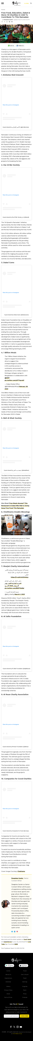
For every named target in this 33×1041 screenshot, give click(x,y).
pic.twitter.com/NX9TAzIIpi (14, 588)
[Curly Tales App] (9, 965)
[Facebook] (11, 1027)
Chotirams (21, 871)
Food (24, 971)
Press (24, 994)
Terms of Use (8, 997)
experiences (8, 942)
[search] (31, 3)
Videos (8, 986)
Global (26, 3)
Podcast (24, 997)
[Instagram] (17, 1027)
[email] (12, 22)
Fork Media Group (17, 1033)
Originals (24, 986)
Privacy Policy (8, 990)
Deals (8, 994)
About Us (8, 974)
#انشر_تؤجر (8, 583)
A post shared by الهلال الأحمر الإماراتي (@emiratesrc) (17, 127)
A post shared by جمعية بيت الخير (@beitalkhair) (16, 470)
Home (3, 9)
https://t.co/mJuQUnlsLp (19, 577)
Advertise (8, 982)
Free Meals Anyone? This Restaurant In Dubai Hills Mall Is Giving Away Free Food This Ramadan (15, 505)
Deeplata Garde (8, 19)
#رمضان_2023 (14, 586)
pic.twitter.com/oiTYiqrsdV (14, 380)
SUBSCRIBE (24, 1016)
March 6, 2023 (20, 594)
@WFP (7, 378)
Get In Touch (25, 974)
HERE (16, 944)
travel (29, 939)
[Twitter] (14, 1027)
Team (24, 990)
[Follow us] (21, 45)
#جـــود (7, 586)
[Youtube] (21, 1027)
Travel (24, 978)
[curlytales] (16, 962)
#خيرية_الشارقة (16, 583)
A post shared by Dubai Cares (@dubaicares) (16, 314)
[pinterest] (9, 22)
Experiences (8, 978)
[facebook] (2, 22)
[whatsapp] (7, 22)
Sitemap (24, 982)
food (25, 939)
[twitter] (4, 22)
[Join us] (11, 45)
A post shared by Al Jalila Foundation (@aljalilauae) (16, 668)
